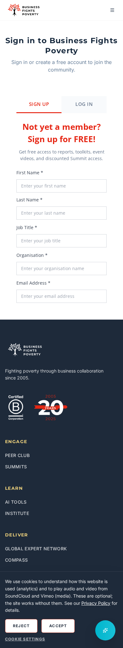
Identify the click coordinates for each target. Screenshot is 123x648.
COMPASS (16, 560)
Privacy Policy (95, 603)
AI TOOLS (16, 502)
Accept (58, 625)
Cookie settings (25, 639)
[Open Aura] (105, 630)
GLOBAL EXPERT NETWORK (36, 548)
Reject (21, 625)
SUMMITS (16, 466)
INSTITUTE (17, 513)
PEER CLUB (17, 455)
